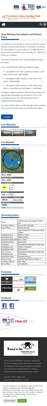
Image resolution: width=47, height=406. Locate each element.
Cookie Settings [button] (9, 401)
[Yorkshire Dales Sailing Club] (3, 24)
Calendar (7, 117)
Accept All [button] (22, 401)
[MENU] (44, 24)
